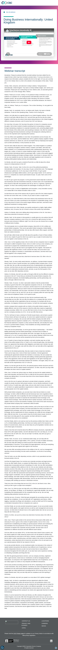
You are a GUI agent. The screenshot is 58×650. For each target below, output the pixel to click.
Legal (24, 628)
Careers (45, 623)
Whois (44, 626)
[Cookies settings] (2, 647)
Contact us (26, 621)
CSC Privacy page (18, 633)
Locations (45, 621)
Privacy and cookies (25, 624)
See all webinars (10, 12)
